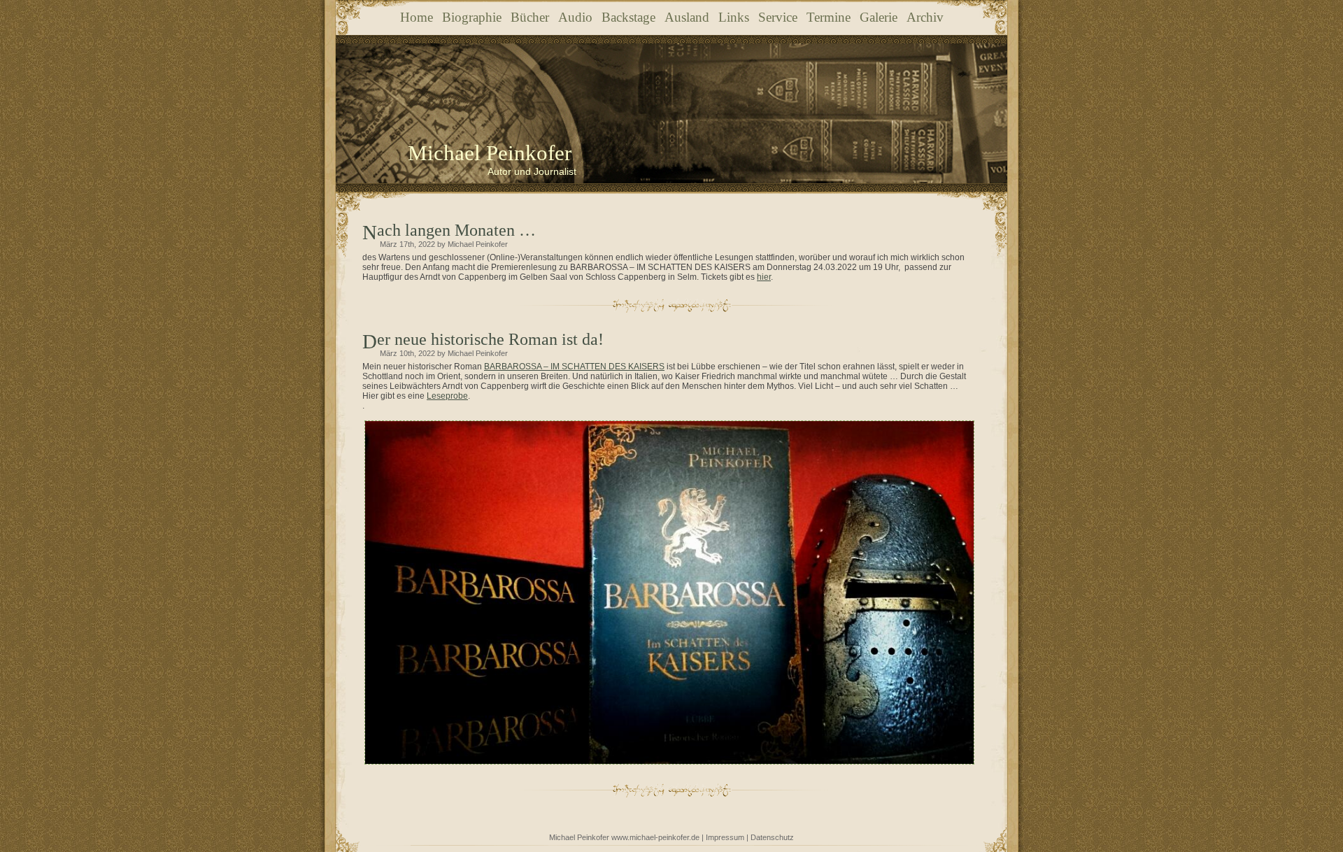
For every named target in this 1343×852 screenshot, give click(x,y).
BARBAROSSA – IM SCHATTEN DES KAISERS (574, 366)
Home (416, 17)
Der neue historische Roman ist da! (490, 339)
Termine (828, 17)
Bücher (530, 17)
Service (777, 17)
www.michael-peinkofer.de (655, 837)
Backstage (628, 17)
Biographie (472, 17)
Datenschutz (772, 837)
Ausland (687, 17)
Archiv (925, 17)
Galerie (878, 17)
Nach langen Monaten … (456, 230)
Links (733, 17)
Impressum (725, 837)
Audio (575, 17)
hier (764, 277)
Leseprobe (447, 396)
